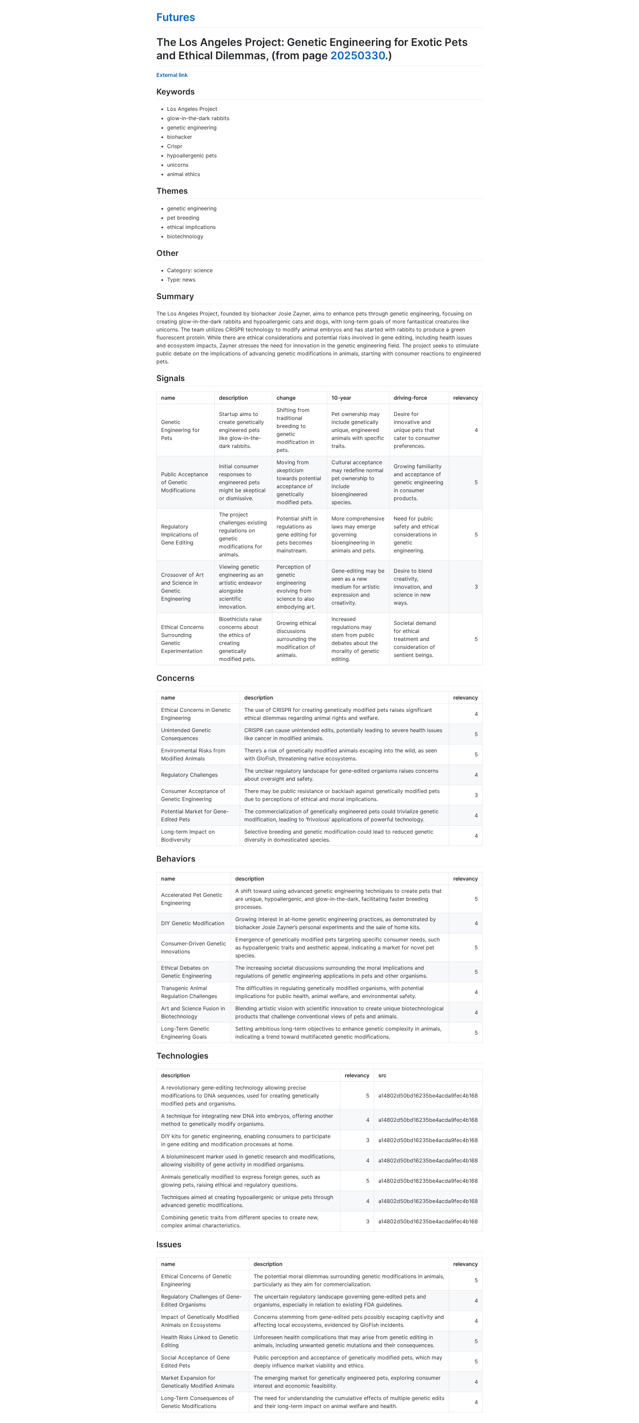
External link (172, 75)
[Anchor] (199, 91)
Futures (175, 17)
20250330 (357, 55)
